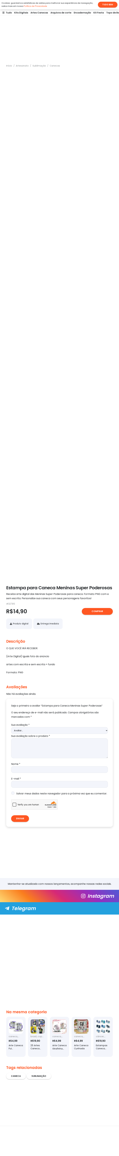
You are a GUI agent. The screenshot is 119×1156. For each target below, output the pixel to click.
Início (9, 65)
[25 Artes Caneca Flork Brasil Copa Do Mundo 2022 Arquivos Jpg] (37, 1037)
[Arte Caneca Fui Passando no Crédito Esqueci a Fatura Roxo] (16, 1037)
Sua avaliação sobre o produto (30, 736)
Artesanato (22, 65)
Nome (15, 764)
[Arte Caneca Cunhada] (81, 1037)
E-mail (16, 778)
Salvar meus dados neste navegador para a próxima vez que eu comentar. (61, 793)
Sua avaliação (20, 725)
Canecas (55, 65)
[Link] (59, 896)
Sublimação (39, 65)
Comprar (97, 611)
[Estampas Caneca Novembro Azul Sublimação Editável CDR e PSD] (103, 1037)
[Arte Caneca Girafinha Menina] (59, 1037)
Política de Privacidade (35, 6)
